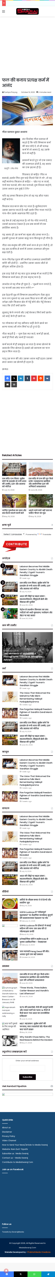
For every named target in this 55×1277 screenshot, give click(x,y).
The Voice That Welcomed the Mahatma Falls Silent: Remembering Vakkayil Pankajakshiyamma (35, 697)
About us (6, 1127)
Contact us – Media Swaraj (15, 1158)
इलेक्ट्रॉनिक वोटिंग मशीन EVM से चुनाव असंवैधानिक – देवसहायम (34, 940)
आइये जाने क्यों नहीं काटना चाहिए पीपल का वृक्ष (40, 511)
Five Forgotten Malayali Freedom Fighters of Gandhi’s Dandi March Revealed (36, 712)
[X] (14, 378)
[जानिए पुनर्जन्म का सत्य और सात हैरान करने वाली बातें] (14, 501)
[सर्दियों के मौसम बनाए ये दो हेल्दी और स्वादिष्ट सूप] (10, 903)
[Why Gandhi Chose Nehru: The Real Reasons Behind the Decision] (10, 1041)
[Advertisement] (27, 46)
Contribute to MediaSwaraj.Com (17, 1162)
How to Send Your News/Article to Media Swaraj (25, 1145)
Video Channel (9, 1140)
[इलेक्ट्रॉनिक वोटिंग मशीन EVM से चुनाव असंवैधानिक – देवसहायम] (10, 943)
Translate (47, 534)
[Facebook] (7, 378)
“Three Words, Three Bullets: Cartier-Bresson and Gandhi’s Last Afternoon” (34, 990)
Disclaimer (7, 1132)
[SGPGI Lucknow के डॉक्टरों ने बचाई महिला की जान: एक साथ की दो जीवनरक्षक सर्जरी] (10, 929)
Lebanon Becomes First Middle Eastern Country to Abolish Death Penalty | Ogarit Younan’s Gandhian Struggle (36, 571)
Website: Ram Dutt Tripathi (15, 1149)
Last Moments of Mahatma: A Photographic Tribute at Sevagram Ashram (23, 656)
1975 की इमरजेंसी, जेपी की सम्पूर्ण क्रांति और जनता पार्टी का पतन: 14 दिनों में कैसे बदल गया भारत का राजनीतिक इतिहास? (36, 1011)
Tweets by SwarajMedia (13, 1232)
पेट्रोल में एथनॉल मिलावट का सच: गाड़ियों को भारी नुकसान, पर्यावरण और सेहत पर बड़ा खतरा (36, 612)
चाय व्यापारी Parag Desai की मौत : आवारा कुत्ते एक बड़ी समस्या (35, 953)
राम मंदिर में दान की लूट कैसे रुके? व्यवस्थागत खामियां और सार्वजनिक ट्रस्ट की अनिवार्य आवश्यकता (41, 482)
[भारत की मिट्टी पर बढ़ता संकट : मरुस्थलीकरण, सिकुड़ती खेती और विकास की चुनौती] (10, 600)
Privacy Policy (8, 1136)
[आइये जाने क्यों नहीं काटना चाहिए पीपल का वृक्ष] (41, 501)
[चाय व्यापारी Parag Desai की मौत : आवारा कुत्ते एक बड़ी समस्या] (10, 955)
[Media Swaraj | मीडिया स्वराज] (27, 11)
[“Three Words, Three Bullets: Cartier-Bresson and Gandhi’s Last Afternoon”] (10, 995)
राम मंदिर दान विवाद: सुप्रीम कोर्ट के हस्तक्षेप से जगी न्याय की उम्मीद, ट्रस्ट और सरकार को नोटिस (14, 482)
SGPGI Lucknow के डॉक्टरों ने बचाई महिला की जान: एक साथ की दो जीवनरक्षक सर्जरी (35, 928)
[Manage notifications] (6, 1271)
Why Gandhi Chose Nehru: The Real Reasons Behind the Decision (36, 1038)
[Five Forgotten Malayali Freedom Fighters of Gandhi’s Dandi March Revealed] (10, 713)
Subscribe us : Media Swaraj (15, 1153)
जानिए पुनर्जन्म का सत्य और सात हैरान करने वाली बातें (14, 511)
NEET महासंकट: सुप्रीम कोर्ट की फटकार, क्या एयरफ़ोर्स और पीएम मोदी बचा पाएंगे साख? (36, 1026)
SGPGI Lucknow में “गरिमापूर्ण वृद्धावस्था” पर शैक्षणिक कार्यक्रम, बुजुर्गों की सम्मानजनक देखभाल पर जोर (36, 915)
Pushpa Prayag (10, 92)
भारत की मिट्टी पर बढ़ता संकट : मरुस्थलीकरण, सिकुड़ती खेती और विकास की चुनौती (34, 599)
